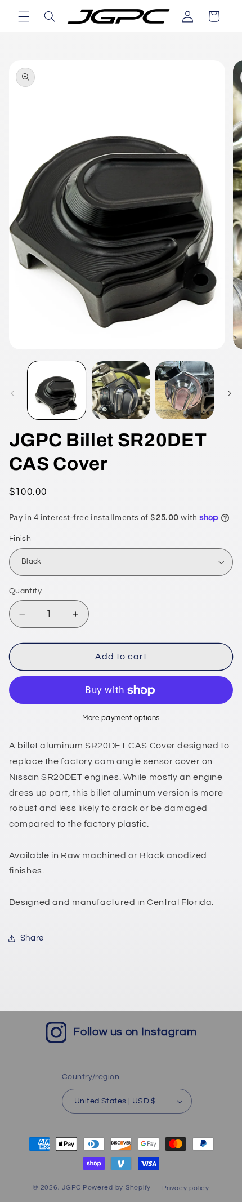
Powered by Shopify (117, 1188)
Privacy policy (185, 1188)
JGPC (71, 1188)
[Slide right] (229, 393)
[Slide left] (12, 393)
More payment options (121, 718)
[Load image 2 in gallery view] (121, 390)
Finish (20, 539)
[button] (24, 16)
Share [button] (32, 938)
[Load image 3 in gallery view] (184, 390)
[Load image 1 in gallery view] (57, 390)
